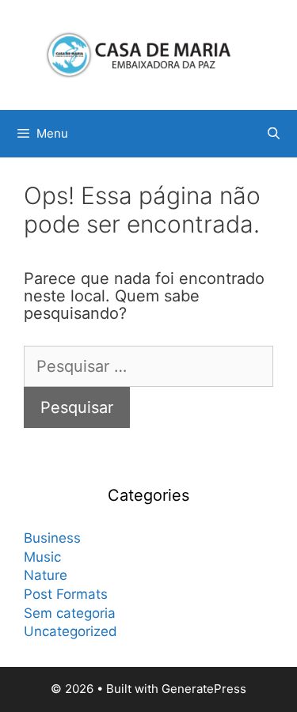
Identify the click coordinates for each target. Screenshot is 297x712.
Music (42, 557)
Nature (45, 575)
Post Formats (66, 594)
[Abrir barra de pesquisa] (273, 133)
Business (52, 538)
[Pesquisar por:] (148, 366)
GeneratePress (204, 688)
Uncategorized (70, 631)
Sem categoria (70, 613)
